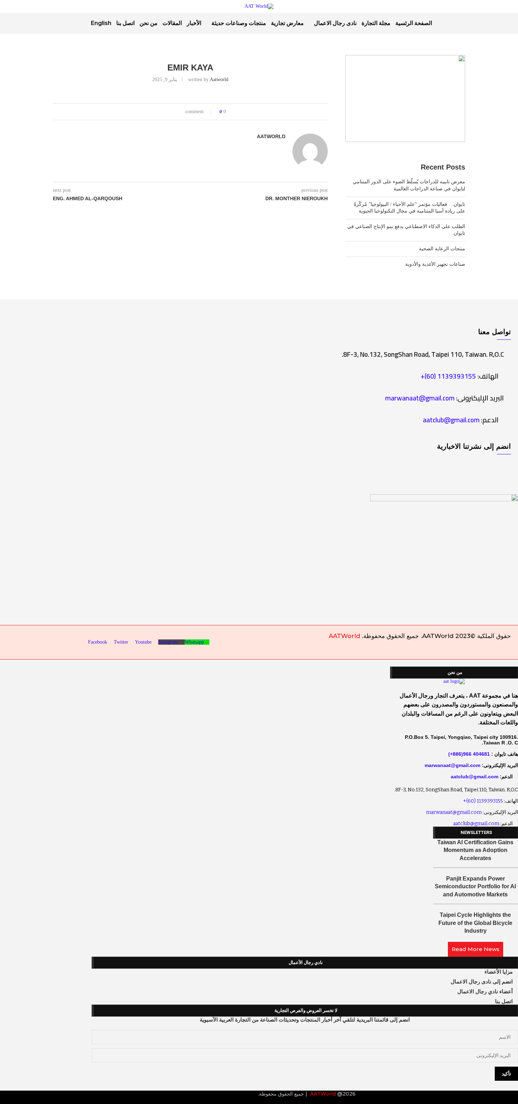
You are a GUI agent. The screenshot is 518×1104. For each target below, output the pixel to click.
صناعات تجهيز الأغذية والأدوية (435, 264)
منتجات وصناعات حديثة (238, 23)
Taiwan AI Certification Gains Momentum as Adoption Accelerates (475, 850)
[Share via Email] (153, 112)
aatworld (219, 79)
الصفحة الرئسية (413, 23)
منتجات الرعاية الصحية (442, 248)
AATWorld (344, 635)
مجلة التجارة (376, 23)
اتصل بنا (125, 23)
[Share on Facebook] (173, 112)
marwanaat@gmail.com (420, 398)
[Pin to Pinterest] (160, 112)
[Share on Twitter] (167, 112)
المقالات (172, 23)
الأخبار (194, 23)
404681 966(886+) (469, 754)
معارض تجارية (287, 23)
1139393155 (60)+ (448, 376)
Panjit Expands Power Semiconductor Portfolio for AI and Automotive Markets (475, 886)
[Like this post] (182, 112)
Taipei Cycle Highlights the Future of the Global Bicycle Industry (475, 923)
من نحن (149, 23)
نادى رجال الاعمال (335, 23)
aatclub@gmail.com (451, 419)
